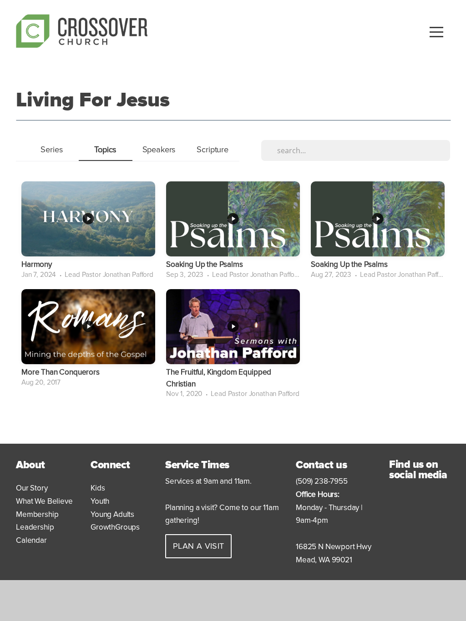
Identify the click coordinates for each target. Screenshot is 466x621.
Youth (101, 501)
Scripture (212, 150)
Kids (98, 488)
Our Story (32, 488)
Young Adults (112, 514)
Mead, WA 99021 (324, 560)
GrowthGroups (115, 527)
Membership (37, 514)
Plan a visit (198, 546)
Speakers (159, 150)
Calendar (31, 540)
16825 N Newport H (329, 546)
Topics (105, 150)
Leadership (35, 527)
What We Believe (44, 501)
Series (52, 150)
